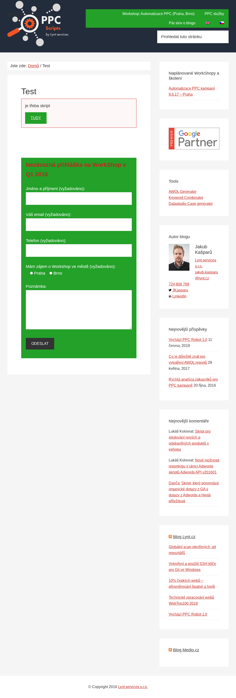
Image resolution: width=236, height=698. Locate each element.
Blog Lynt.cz (184, 536)
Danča (174, 483)
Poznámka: (36, 286)
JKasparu (180, 290)
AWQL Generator (182, 192)
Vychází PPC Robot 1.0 (188, 340)
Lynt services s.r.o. (133, 687)
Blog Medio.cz (186, 650)
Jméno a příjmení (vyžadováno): (55, 188)
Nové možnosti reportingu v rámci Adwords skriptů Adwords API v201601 (194, 466)
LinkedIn (179, 296)
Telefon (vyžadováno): (46, 240)
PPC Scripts (38, 23)
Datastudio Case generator (191, 204)
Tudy (36, 118)
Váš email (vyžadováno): (48, 214)
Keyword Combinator (186, 198)
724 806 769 (179, 284)
